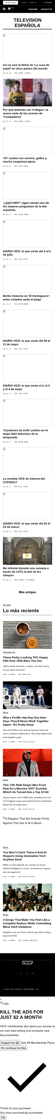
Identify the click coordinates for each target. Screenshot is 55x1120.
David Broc (23, 166)
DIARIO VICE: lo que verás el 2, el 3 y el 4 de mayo (26, 387)
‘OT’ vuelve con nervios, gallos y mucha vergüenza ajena (25, 160)
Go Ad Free (10, 2)
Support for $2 (10, 1042)
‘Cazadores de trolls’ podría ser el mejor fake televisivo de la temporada (25, 434)
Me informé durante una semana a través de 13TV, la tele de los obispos (26, 572)
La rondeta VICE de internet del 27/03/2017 (24, 480)
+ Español (47, 2)
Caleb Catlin (28, 742)
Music (5, 712)
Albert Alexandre (26, 580)
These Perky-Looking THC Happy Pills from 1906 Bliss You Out (25, 659)
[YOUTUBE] (36, 972)
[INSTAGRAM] (24, 972)
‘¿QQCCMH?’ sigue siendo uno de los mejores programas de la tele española (26, 206)
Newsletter (46, 9)
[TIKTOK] (30, 972)
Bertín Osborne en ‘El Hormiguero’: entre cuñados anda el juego (26, 297)
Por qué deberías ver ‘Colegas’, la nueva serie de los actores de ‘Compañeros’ (25, 113)
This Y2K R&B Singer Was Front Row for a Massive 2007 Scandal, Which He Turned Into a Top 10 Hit (26, 788)
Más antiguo (27, 592)
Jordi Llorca (24, 73)
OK (3, 1117)
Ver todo (7, 604)
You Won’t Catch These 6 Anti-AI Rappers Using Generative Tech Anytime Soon (24, 856)
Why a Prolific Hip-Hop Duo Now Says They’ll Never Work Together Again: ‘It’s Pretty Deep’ (26, 721)
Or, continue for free (13, 1048)
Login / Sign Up (29, 2)
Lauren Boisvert (30, 940)
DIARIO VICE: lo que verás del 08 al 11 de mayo (26, 342)
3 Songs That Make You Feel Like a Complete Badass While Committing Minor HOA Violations (27, 923)
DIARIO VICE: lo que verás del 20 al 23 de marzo (26, 525)
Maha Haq (26, 674)
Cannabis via (9, 652)
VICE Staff (23, 259)
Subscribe (33, 9)
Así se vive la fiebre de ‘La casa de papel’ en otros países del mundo (26, 66)
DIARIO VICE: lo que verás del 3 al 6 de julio (27, 253)
